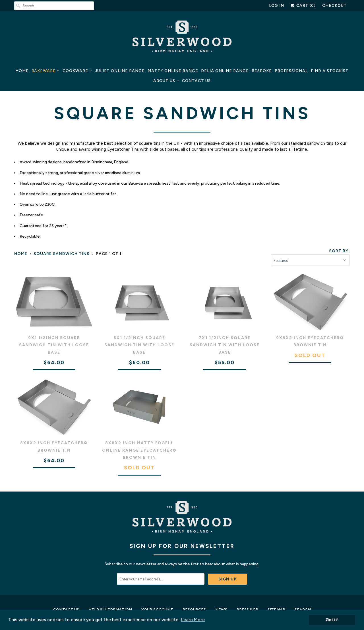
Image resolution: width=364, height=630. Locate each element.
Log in (276, 5)
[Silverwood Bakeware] (182, 38)
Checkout (334, 5)
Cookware (75, 70)
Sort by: (339, 250)
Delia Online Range (225, 70)
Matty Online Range (173, 70)
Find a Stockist (330, 70)
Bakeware (44, 70)
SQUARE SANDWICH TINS (182, 113)
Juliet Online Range (120, 70)
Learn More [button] (193, 619)
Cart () (305, 5)
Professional (291, 70)
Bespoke (262, 70)
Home (22, 70)
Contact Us (196, 80)
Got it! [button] (332, 619)
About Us (164, 80)
